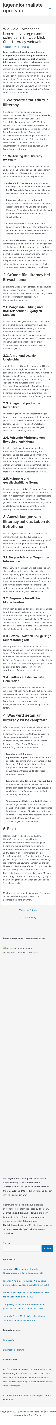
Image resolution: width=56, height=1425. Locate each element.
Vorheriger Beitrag (28, 910)
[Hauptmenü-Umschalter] (50, 8)
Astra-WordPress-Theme (30, 1415)
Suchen (6, 1243)
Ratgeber (8, 47)
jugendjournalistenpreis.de (23, 7)
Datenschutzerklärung (13, 1350)
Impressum (8, 1340)
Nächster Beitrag (28, 917)
